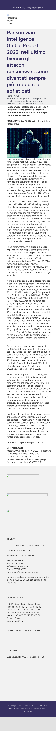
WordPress (28, 711)
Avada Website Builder (36, 705)
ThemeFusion (14, 708)
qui (41, 442)
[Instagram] (13, 638)
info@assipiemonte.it (35, 8)
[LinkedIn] (19, 638)
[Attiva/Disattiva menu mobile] (48, 19)
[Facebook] (8, 638)
